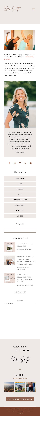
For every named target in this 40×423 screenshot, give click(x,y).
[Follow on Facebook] (12, 350)
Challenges (20, 178)
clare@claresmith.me (20, 378)
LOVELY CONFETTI (12, 411)
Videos (7, 59)
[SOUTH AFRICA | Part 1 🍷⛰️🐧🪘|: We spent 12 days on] (20, 387)
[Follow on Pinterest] (24, 350)
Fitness (29, 57)
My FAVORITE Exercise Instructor (19, 55)
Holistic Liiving (20, 200)
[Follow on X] (20, 350)
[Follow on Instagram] (16, 350)
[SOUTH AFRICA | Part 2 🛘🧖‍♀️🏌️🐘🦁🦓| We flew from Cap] (9, 387)
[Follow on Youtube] (28, 350)
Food (20, 194)
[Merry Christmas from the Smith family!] (31, 387)
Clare (9, 57)
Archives (20, 300)
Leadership (20, 205)
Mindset (20, 210)
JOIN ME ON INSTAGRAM (20, 399)
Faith (20, 184)
